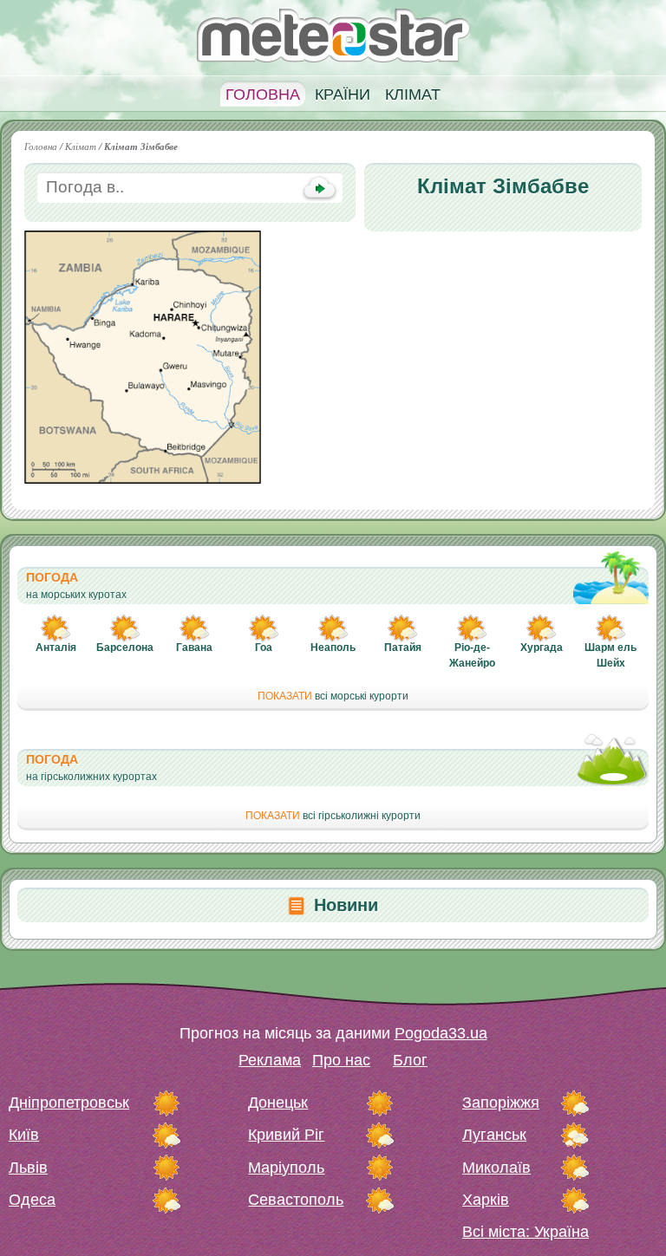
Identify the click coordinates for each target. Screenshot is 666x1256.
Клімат (413, 94)
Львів (28, 1167)
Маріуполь (286, 1167)
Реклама (269, 1060)
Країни (342, 94)
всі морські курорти (333, 696)
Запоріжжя (500, 1102)
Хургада (541, 647)
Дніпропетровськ (69, 1102)
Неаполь (333, 647)
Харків (485, 1199)
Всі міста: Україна (525, 1231)
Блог (410, 1060)
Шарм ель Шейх (610, 655)
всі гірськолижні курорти (333, 816)
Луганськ (494, 1134)
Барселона (124, 647)
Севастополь (295, 1199)
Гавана (194, 647)
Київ (24, 1134)
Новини (346, 904)
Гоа (263, 647)
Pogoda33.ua (441, 1033)
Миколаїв (496, 1167)
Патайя (402, 647)
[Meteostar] (333, 34)
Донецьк (278, 1102)
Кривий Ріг (286, 1134)
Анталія (56, 647)
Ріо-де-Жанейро (472, 655)
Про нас (341, 1060)
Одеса (32, 1199)
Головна (262, 94)
